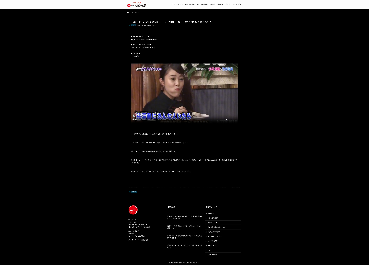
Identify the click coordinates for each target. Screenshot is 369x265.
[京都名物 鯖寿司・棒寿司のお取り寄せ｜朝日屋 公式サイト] (137, 4)
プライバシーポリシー (215, 236)
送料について (212, 245)
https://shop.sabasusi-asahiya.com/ (144, 39)
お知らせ (133, 25)
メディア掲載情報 (214, 232)
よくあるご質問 (213, 241)
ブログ (210, 250)
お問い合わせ (212, 254)
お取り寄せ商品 (213, 218)
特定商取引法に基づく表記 (217, 227)
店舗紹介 (211, 213)
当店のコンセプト (214, 222)
